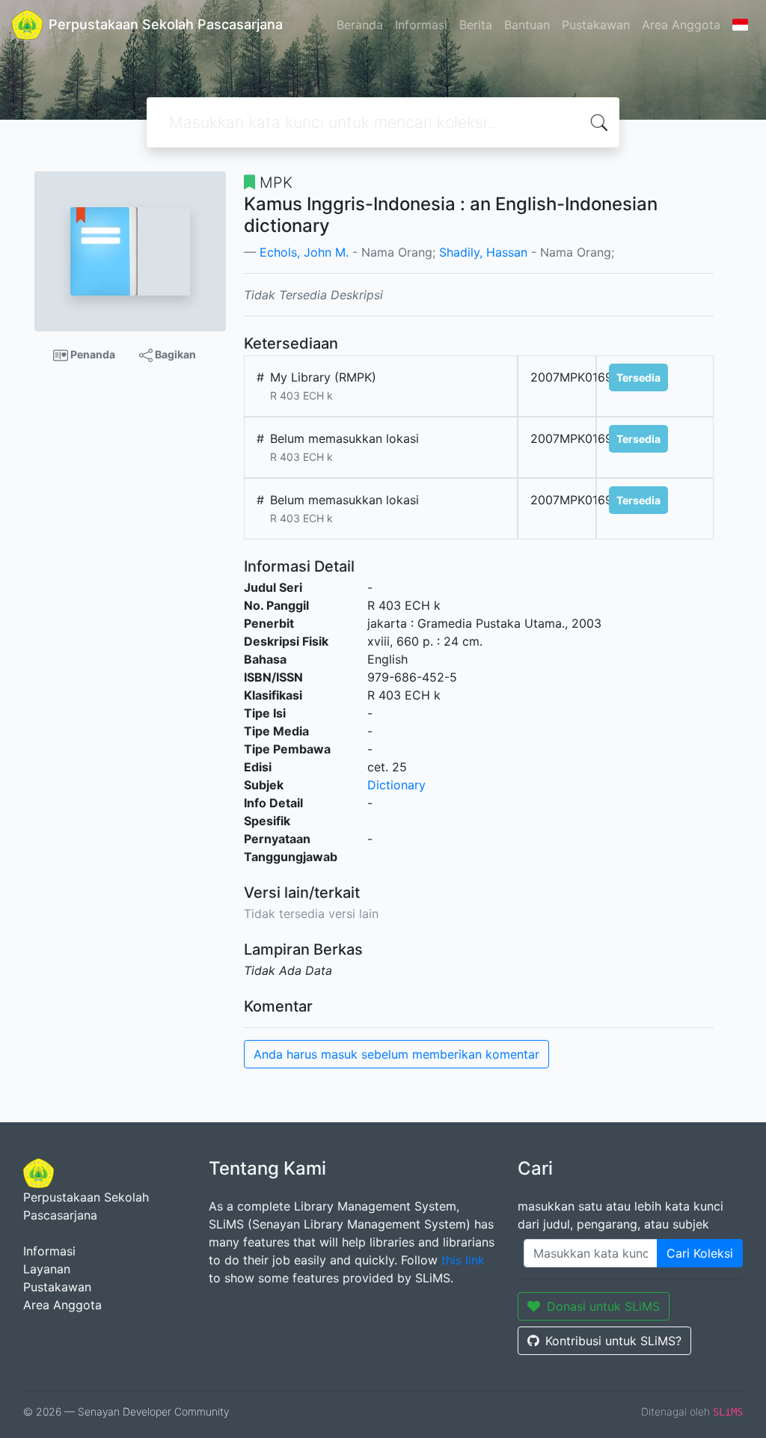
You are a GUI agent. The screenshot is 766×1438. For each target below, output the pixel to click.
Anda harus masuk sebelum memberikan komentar (396, 1054)
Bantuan (527, 24)
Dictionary (396, 784)
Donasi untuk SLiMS (603, 1306)
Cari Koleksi (700, 1253)
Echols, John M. (304, 252)
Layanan (46, 1268)
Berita (475, 24)
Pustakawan (596, 24)
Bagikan (174, 354)
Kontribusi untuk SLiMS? (613, 1340)
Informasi (421, 24)
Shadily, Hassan (483, 252)
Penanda (91, 354)
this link (463, 1259)
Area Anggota (681, 24)
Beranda (360, 24)
